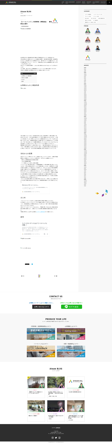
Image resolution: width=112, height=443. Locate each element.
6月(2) (85, 71)
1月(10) (85, 99)
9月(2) (85, 76)
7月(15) (85, 124)
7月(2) (85, 170)
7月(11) (85, 183)
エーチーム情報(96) (88, 14)
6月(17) (85, 125)
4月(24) (85, 144)
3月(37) (85, 145)
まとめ (22, 79)
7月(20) (85, 108)
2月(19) (85, 163)
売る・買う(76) (93, 18)
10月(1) (85, 75)
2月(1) (85, 177)
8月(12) (85, 90)
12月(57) (85, 150)
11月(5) (85, 86)
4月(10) (85, 111)
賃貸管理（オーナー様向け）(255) (90, 22)
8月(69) (85, 155)
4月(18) (85, 95)
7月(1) (85, 79)
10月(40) (85, 153)
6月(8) (85, 80)
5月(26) (85, 143)
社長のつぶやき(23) (88, 20)
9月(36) (85, 154)
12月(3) (85, 85)
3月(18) (85, 96)
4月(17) (85, 128)
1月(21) (85, 115)
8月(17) (85, 106)
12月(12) (85, 118)
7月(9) (85, 70)
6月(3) (85, 172)
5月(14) (85, 110)
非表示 (35, 73)
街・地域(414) (96, 20)
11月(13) (85, 135)
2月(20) (85, 130)
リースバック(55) (96, 16)
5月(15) (85, 94)
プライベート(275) (88, 16)
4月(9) (85, 174)
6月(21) (85, 158)
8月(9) (85, 123)
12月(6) (85, 101)
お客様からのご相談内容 (26, 75)
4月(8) (85, 160)
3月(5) (85, 113)
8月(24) (85, 139)
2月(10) (85, 114)
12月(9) (85, 134)
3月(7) (85, 175)
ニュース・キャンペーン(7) (98, 14)
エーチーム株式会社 (40, 211)
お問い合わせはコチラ (41, 306)
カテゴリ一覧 (23, 15)
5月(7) (85, 81)
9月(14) (85, 138)
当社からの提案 (24, 77)
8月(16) (85, 169)
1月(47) (85, 148)
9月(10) (85, 89)
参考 (22, 81)
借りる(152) (87, 18)
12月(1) (85, 74)
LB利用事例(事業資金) (24, 26)
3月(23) (85, 129)
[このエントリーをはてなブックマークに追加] (32, 264)
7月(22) (85, 140)
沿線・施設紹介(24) (101, 18)
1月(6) (85, 164)
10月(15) (85, 104)
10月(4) (85, 120)
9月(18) (85, 105)
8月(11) (85, 182)
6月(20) (85, 109)
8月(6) (85, 69)
